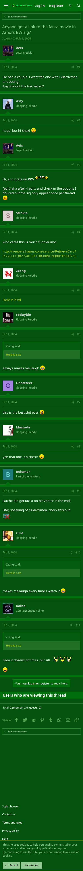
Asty (19, 101)
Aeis (8, 38)
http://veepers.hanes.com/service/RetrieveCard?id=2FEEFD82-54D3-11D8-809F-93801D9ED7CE (39, 253)
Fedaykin (23, 314)
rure (19, 533)
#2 (78, 120)
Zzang (21, 270)
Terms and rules (12, 822)
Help (5, 839)
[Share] (72, 67)
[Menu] (6, 5)
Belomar (23, 471)
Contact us (8, 814)
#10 (77, 552)
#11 (77, 625)
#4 (78, 232)
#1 (78, 67)
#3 (78, 165)
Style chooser (10, 806)
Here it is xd (12, 300)
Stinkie (22, 213)
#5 (78, 290)
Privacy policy (10, 831)
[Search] (78, 6)
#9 (78, 491)
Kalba (20, 605)
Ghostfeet (24, 383)
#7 (78, 402)
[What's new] (70, 6)
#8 (78, 446)
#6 (78, 334)
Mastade (23, 427)
